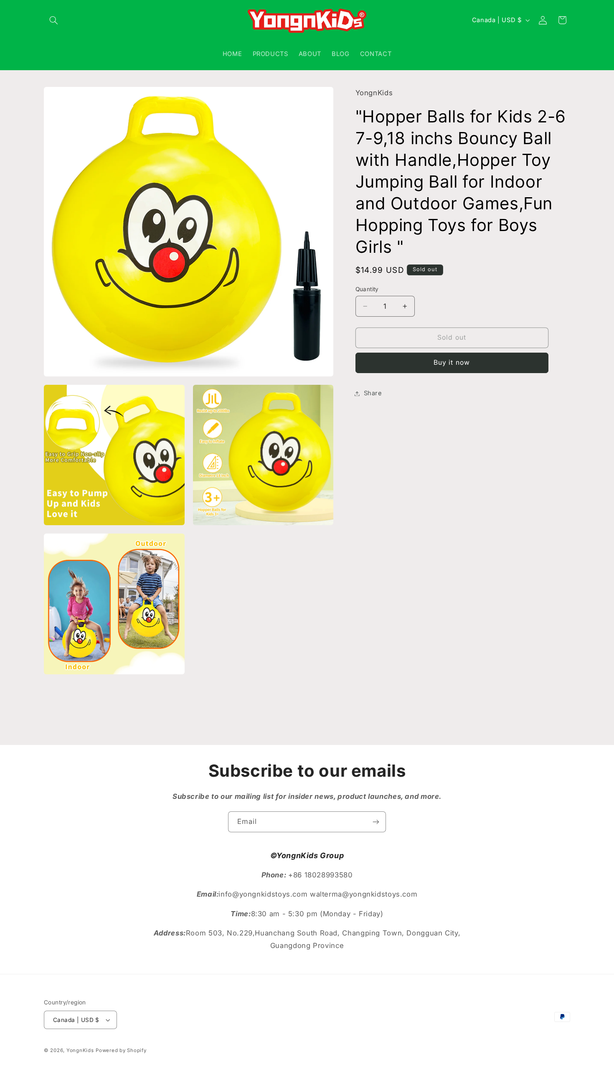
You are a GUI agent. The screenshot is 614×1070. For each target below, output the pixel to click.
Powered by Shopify (121, 1050)
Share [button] (373, 393)
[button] (53, 20)
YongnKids (80, 1050)
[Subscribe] (376, 821)
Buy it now (452, 362)
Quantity (367, 289)
